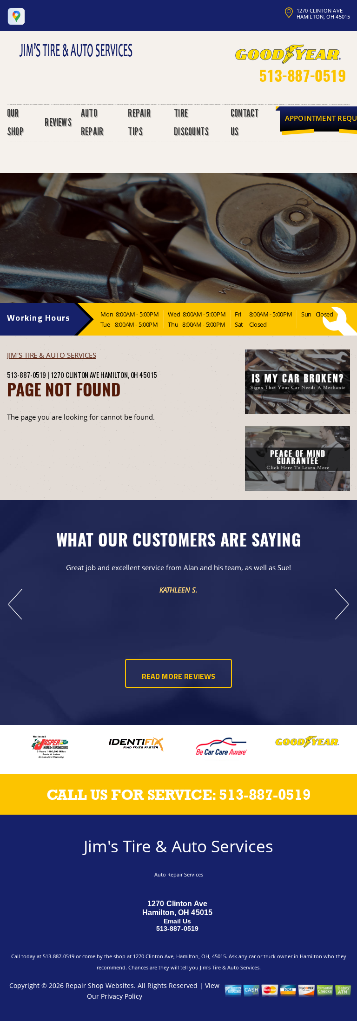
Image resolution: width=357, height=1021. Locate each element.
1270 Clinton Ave (75, 374)
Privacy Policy (121, 996)
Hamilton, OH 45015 (128, 374)
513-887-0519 (302, 75)
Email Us (178, 921)
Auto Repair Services (178, 874)
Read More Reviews (179, 677)
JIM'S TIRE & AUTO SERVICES (51, 355)
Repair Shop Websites (100, 985)
